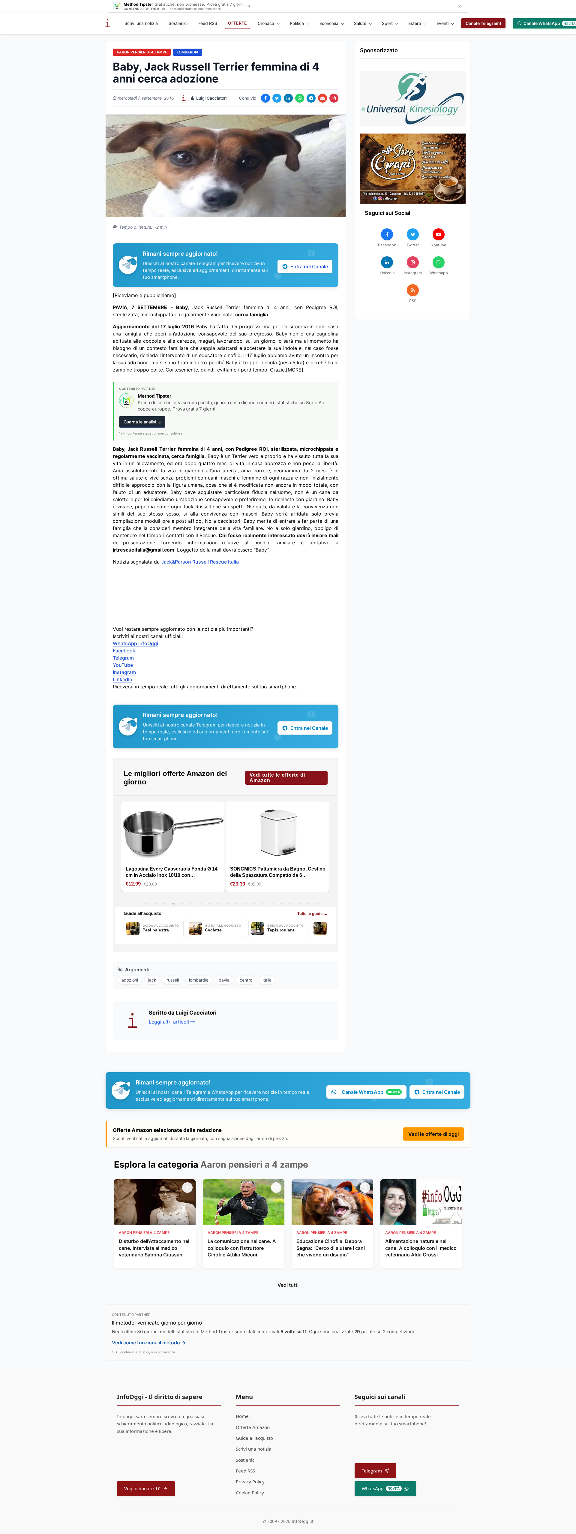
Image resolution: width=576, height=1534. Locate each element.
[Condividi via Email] (322, 98)
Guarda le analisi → (142, 421)
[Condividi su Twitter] (276, 98)
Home (242, 1416)
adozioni (130, 979)
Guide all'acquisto (254, 1438)
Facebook (124, 651)
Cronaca (266, 23)
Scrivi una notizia (141, 23)
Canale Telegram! (483, 23)
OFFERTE (237, 23)
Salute (360, 23)
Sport (387, 23)
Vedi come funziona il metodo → (149, 1343)
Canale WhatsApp (371, 1092)
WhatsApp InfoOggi (135, 643)
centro (246, 979)
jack (152, 979)
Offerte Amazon (253, 1427)
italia (267, 979)
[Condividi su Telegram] (311, 98)
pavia (224, 979)
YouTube (123, 665)
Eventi (442, 23)
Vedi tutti (288, 1285)
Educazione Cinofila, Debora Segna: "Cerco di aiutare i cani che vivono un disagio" (330, 1248)
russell (172, 979)
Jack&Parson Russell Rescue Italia (200, 562)
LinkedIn (122, 679)
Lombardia (188, 52)
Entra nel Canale (309, 266)
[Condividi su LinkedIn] (288, 98)
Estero (414, 23)
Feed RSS (207, 23)
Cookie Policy (250, 1493)
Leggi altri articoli (169, 1022)
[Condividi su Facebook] (265, 98)
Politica (297, 23)
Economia (329, 23)
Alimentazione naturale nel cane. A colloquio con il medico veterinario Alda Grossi (421, 1248)
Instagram (124, 672)
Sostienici (178, 23)
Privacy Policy (250, 1481)
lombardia (198, 979)
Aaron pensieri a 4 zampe (141, 52)
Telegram (123, 658)
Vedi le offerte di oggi (433, 1134)
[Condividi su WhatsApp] (299, 98)
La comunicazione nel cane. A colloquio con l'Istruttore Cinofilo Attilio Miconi (242, 1248)
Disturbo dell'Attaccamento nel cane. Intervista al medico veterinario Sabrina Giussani (154, 1248)
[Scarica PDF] (333, 98)
